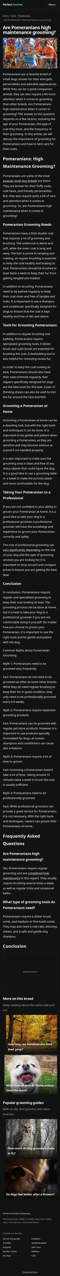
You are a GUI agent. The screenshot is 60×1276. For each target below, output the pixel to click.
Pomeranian (24, 15)
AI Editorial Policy (30, 1272)
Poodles (7, 1243)
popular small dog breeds (20, 181)
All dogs (7, 1255)
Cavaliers (35, 1238)
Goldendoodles (39, 1243)
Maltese (35, 1251)
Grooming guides (11, 1238)
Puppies (7, 1247)
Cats (33, 1255)
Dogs (13, 15)
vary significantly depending (21, 550)
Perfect (13, 4)
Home (6, 15)
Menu (51, 4)
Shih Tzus (36, 1247)
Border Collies (10, 1251)
